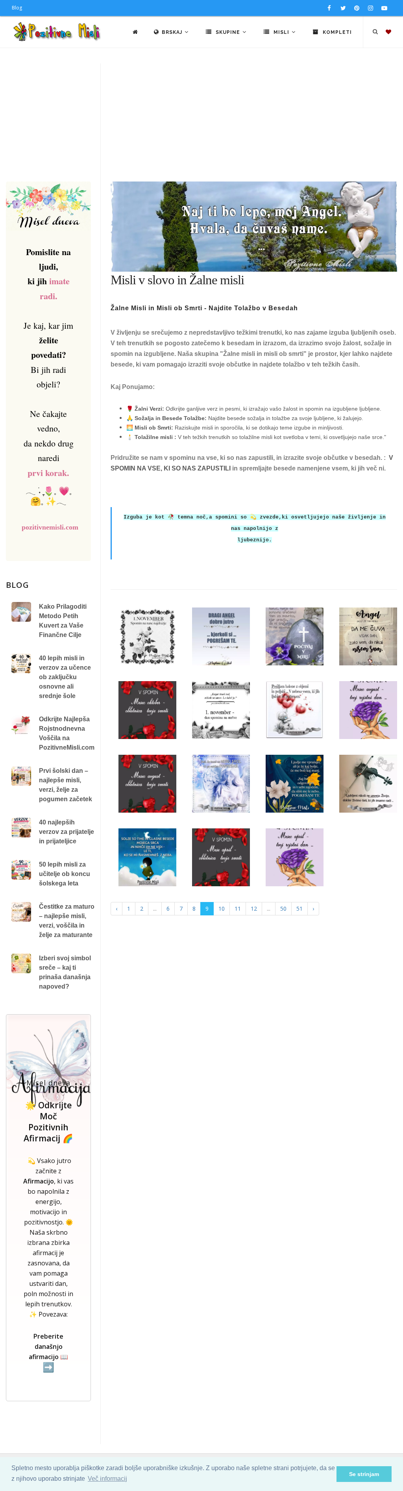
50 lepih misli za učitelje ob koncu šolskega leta (64, 874)
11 (238, 908)
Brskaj (173, 32)
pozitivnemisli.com (50, 527)
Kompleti (336, 32)
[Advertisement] (201, 122)
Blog (17, 7)
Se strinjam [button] (364, 1474)
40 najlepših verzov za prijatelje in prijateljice (66, 832)
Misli (281, 32)
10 (221, 908)
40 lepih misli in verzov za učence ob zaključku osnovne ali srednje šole (65, 677)
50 (283, 908)
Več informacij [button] (107, 1478)
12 (254, 908)
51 (299, 908)
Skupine (228, 32)
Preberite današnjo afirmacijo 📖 (48, 1352)
